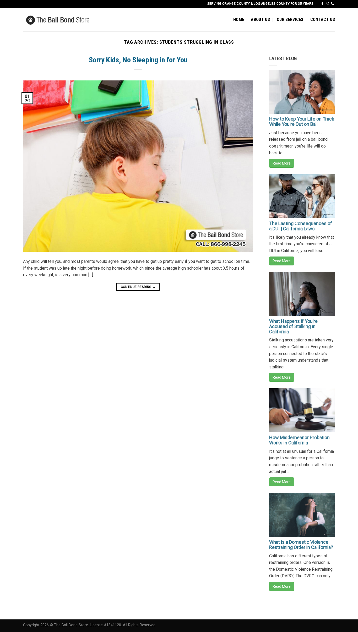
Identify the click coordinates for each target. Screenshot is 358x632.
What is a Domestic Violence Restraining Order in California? (301, 544)
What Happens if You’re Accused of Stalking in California (293, 326)
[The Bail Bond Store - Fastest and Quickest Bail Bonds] (65, 19)
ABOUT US (260, 19)
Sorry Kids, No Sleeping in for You (138, 60)
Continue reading (138, 287)
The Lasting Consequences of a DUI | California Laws (300, 226)
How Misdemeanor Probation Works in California (299, 440)
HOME (238, 19)
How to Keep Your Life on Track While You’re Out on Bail (301, 121)
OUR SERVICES (290, 19)
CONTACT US (322, 19)
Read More (282, 163)
